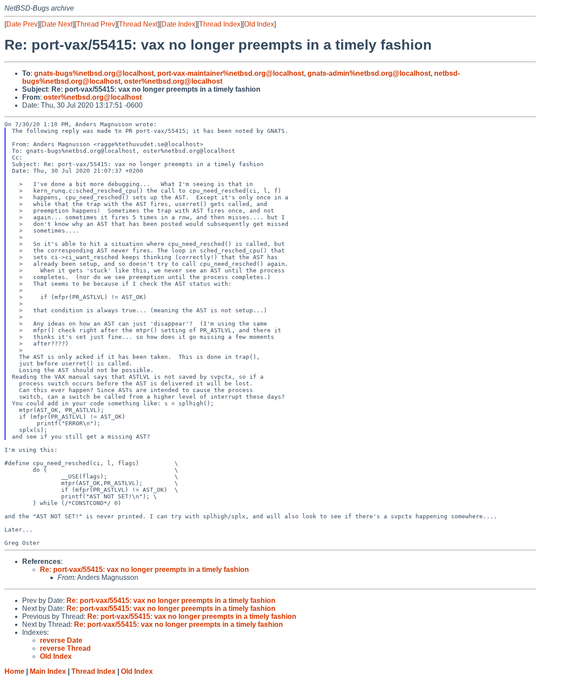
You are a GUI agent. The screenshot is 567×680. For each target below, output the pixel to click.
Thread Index (220, 24)
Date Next (57, 24)
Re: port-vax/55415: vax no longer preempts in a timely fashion (144, 569)
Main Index (48, 671)
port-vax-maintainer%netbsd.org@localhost (230, 73)
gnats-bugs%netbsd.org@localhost (94, 73)
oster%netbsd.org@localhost (173, 81)
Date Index (178, 24)
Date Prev (22, 24)
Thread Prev (95, 24)
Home (14, 671)
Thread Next (138, 24)
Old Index (259, 24)
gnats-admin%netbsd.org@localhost (369, 73)
